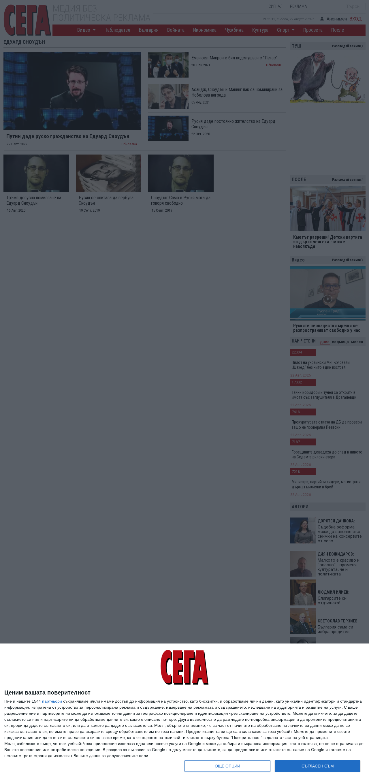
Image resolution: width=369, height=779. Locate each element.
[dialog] (184, 711)
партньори (52, 701)
